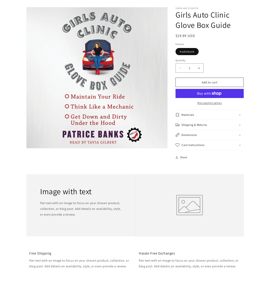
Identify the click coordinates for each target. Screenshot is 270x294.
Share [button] (183, 157)
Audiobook (187, 51)
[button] (210, 115)
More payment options (209, 102)
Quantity (180, 60)
